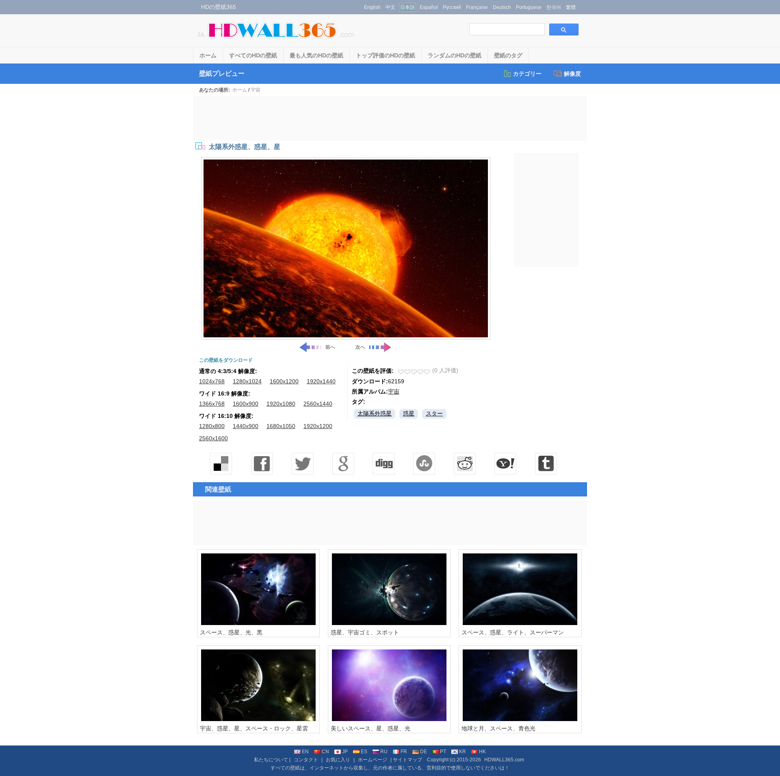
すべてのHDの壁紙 (253, 55)
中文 (390, 7)
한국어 (553, 7)
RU (384, 751)
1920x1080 (280, 403)
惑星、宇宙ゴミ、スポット (365, 632)
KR (462, 751)
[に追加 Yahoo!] (384, 463)
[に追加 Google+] (343, 463)
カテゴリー (527, 73)
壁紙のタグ (508, 55)
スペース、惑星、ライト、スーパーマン (513, 632)
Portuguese (529, 7)
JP (345, 751)
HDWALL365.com (504, 760)
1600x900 (245, 403)
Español (429, 7)
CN (325, 751)
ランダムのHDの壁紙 (454, 55)
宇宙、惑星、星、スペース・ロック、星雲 (254, 728)
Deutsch (502, 7)
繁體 (571, 7)
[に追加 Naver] (424, 463)
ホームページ (372, 760)
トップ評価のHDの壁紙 (385, 55)
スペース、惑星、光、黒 (231, 632)
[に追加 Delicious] (221, 463)
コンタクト (306, 760)
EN (305, 751)
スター (434, 413)
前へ (330, 347)
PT (443, 751)
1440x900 (245, 426)
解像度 (572, 73)
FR (404, 751)
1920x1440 (321, 381)
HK (482, 751)
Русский (452, 7)
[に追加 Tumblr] (546, 463)
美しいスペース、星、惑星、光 (370, 728)
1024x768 (212, 381)
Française (477, 7)
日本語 (407, 7)
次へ (360, 347)
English (372, 7)
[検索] (564, 29)
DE (423, 751)
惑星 (408, 413)
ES (364, 751)
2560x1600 (213, 438)
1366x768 (212, 403)
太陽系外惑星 (375, 413)
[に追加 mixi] (465, 463)
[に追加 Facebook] (262, 463)
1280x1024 (247, 381)
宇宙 (255, 90)
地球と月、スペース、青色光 (498, 728)
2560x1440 (317, 403)
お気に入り (338, 760)
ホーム (208, 55)
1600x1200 (284, 381)
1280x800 (212, 426)
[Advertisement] (390, 118)
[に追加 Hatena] (506, 463)
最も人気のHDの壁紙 (316, 55)
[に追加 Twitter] (302, 463)
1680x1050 (280, 426)
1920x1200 (317, 426)
